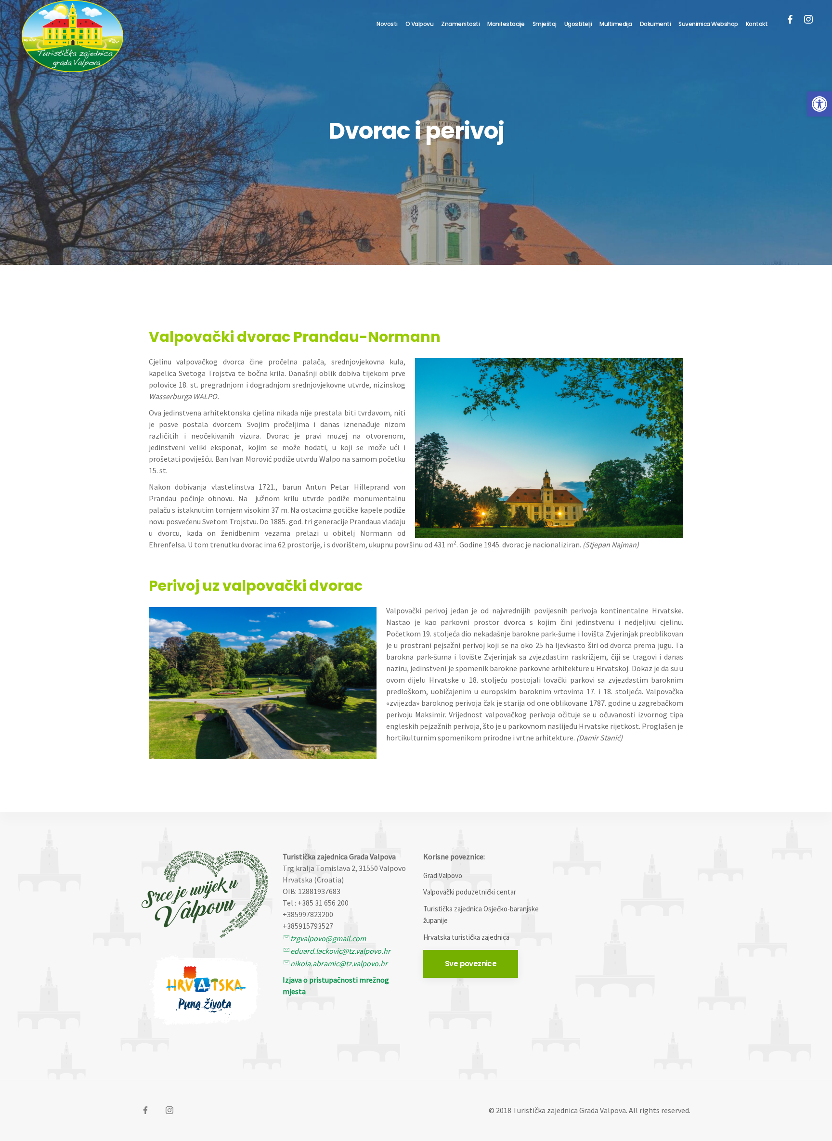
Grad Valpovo (442, 875)
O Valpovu (419, 24)
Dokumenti (655, 24)
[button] (819, 104)
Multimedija (615, 24)
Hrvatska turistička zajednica (466, 937)
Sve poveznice (470, 964)
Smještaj (545, 24)
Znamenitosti (460, 24)
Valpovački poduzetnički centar (469, 891)
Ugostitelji (578, 24)
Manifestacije (506, 24)
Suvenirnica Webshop (708, 24)
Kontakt (757, 24)
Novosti (387, 24)
